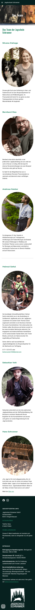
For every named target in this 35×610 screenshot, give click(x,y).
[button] (2, 2)
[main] (17, 15)
